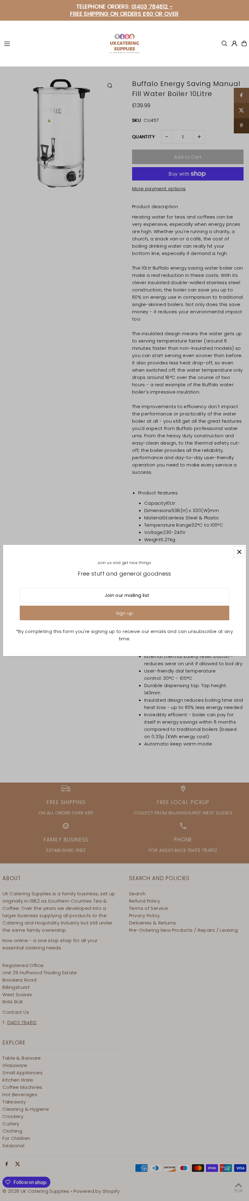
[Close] (239, 551)
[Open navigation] (53, 43)
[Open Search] (224, 43)
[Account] (234, 43)
